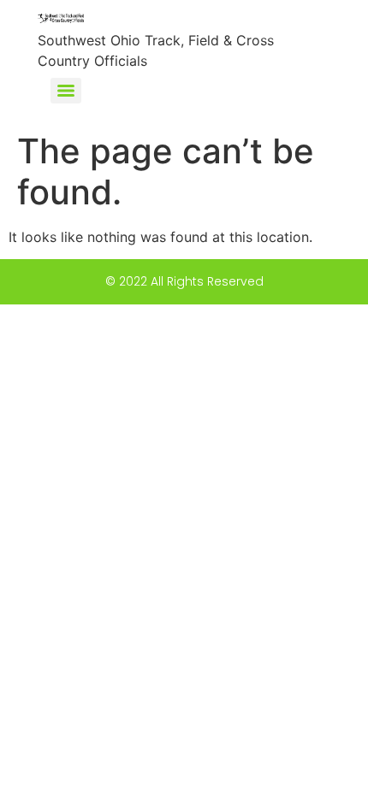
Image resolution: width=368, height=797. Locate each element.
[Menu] (65, 90)
